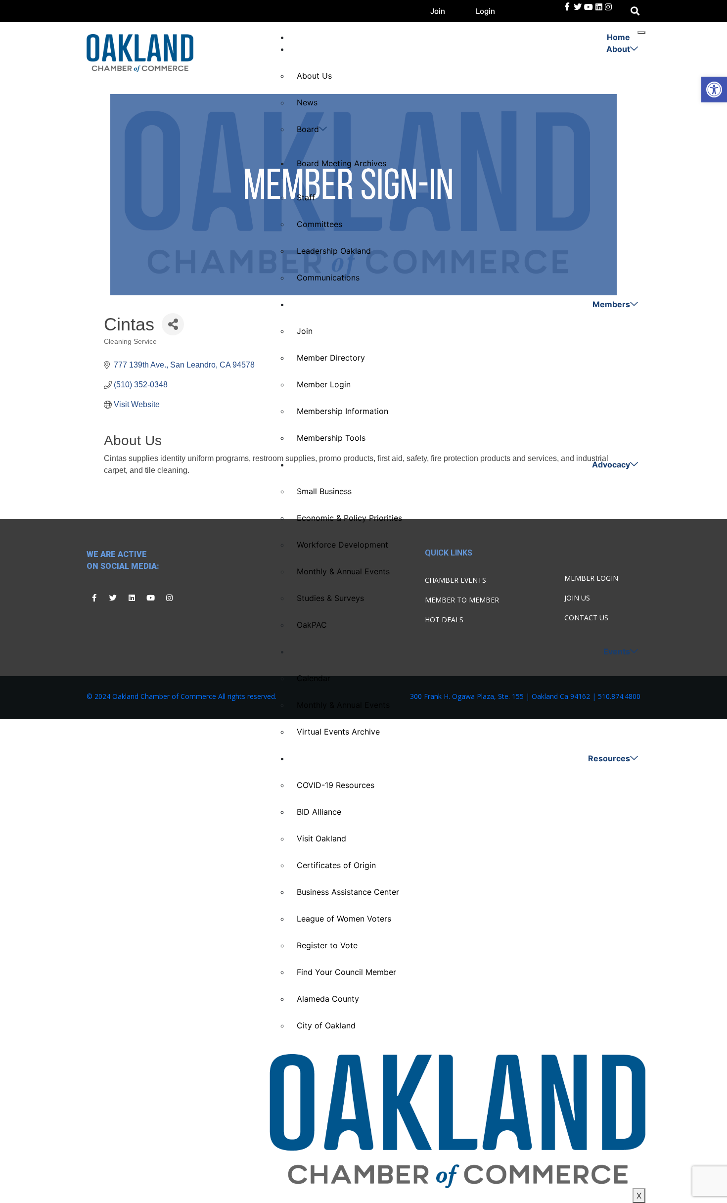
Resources (609, 758)
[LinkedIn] (588, 7)
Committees (319, 224)
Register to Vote (327, 945)
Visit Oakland (321, 838)
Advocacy (611, 464)
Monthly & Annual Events (343, 571)
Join (437, 11)
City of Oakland (326, 1025)
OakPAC (312, 625)
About (618, 49)
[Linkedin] (131, 597)
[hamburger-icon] (641, 32)
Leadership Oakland (334, 251)
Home (618, 37)
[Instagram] (169, 597)
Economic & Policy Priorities (349, 518)
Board (308, 129)
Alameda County (328, 999)
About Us (314, 76)
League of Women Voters (344, 919)
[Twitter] (578, 7)
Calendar (313, 678)
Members (611, 304)
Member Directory (331, 358)
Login (485, 11)
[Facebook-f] (94, 597)
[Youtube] (150, 597)
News (307, 102)
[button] (714, 89)
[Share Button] (173, 324)
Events (616, 651)
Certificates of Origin (336, 865)
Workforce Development (342, 545)
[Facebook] (567, 7)
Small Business (324, 491)
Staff (306, 197)
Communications (328, 277)
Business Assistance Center (348, 892)
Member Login (324, 384)
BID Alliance (319, 812)
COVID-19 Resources (335, 785)
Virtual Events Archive (338, 732)
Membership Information (342, 411)
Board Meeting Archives (341, 163)
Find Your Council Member (346, 972)
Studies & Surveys (330, 598)
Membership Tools (331, 438)
